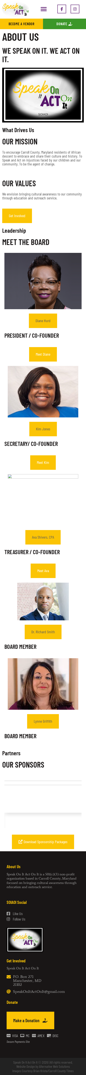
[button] (44, 9)
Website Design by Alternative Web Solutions (43, 1066)
